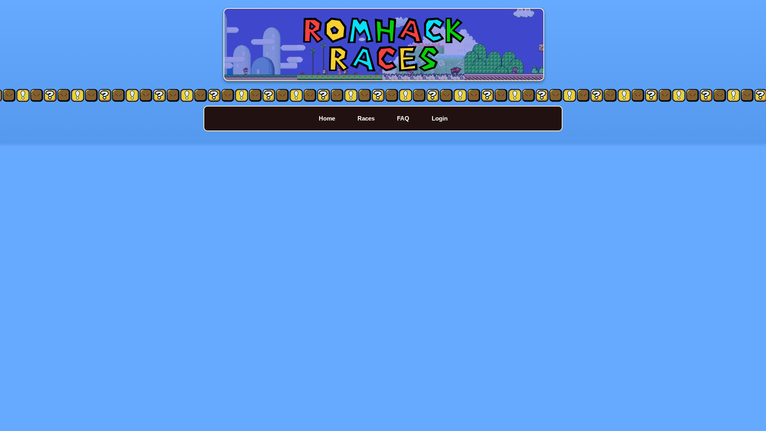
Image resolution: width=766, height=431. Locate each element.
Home (327, 118)
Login (440, 118)
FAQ (403, 118)
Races (366, 118)
